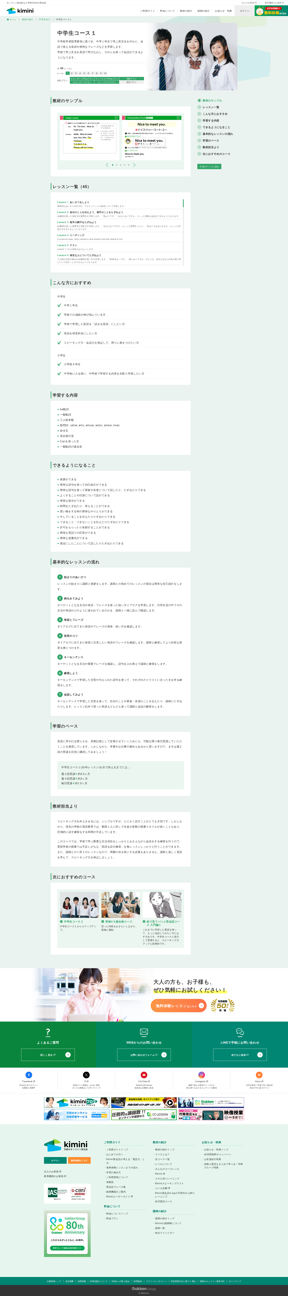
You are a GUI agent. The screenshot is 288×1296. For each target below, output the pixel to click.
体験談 (110, 1182)
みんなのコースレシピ (167, 1168)
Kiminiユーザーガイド (118, 1196)
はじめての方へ (114, 1154)
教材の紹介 (186, 10)
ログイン (245, 10)
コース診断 (161, 1188)
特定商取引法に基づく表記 (183, 1281)
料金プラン (112, 1218)
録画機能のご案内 (116, 1191)
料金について (167, 10)
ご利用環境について (117, 1177)
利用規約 (138, 1281)
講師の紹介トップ (164, 1218)
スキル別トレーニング (167, 1178)
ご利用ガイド (147, 10)
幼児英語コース (163, 1201)
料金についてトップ (117, 1213)
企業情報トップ (54, 1281)
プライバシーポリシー (156, 1281)
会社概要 (69, 1281)
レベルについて (163, 1164)
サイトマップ (235, 1281)
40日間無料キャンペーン (217, 1154)
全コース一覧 (162, 1159)
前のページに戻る (210, 166)
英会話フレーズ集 (116, 1186)
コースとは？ (162, 1154)
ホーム (13, 19)
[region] (120, 232)
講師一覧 (160, 1228)
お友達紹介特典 (212, 1159)
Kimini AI (160, 1173)
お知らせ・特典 (223, 10)
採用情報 (82, 1281)
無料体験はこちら (79, 1160)
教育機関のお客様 (273, 3)
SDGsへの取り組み (121, 1281)
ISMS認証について (99, 1281)
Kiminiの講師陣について (168, 1223)
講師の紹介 (204, 10)
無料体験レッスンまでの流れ (122, 1167)
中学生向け (44, 19)
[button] (107, 165)
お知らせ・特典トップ (216, 1149)
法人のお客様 (248, 3)
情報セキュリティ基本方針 (212, 1281)
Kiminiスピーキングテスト (169, 1183)
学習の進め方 (113, 1172)
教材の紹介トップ (164, 1149)
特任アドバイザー (164, 1232)
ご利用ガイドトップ (117, 1149)
